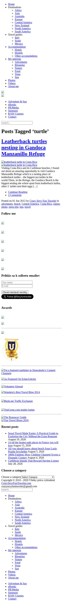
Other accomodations (26, 55)
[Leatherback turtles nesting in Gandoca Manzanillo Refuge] (31, 163)
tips (21, 206)
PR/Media (13, 107)
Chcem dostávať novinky (15, 292)
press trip (13, 206)
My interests (14, 58)
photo (4, 206)
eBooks (12, 104)
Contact (12, 116)
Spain (18, 40)
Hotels (18, 49)
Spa (17, 77)
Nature (18, 68)
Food (17, 71)
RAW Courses (16, 113)
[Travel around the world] (17, 401)
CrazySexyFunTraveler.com (16, 483)
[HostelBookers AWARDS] (2, 317)
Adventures (21, 62)
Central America (23, 22)
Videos (11, 83)
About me (13, 86)
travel (28, 206)
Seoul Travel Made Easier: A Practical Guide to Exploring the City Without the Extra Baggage (33, 435)
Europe (19, 19)
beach (17, 203)
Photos (11, 80)
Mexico (19, 43)
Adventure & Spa (17, 101)
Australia (19, 16)
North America (23, 28)
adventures (7, 203)
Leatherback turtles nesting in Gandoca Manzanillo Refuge (24, 147)
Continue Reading (17, 192)
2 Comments (15, 195)
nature (56, 203)
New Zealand (22, 25)
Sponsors (13, 110)
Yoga (17, 74)
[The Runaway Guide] (13, 417)
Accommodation (17, 46)
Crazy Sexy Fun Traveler (43, 200)
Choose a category (11, 477)
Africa (18, 10)
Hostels (19, 52)
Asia (17, 13)
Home (11, 4)
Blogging (20, 65)
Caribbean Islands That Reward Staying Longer (33, 460)
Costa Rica (46, 203)
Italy (17, 37)
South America (23, 31)
